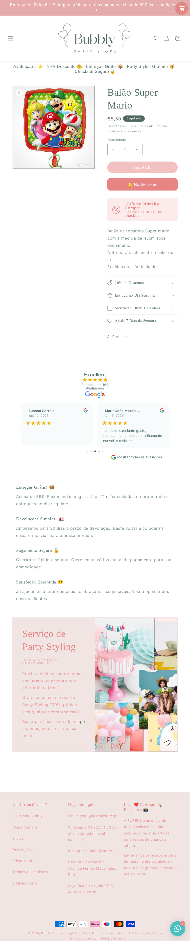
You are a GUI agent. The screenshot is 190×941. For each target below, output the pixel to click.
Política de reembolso (108, 933)
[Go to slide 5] (91, 451)
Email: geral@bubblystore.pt (93, 816)
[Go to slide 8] (102, 451)
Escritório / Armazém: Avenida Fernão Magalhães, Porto (92, 868)
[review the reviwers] (85, 411)
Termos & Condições (30, 872)
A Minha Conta (25, 883)
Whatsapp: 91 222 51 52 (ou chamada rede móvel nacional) (93, 833)
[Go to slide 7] (99, 451)
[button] (10, 38)
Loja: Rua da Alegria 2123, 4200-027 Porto (91, 889)
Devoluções (22, 849)
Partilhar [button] (119, 336)
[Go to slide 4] (87, 451)
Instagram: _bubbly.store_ (91, 851)
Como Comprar (25, 827)
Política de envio (113, 938)
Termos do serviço (83, 938)
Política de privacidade (145, 933)
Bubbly (46, 933)
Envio (142, 126)
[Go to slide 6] (95, 451)
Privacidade (22, 860)
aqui (80, 721)
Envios (18, 838)
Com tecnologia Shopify (69, 933)
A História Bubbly (27, 816)
